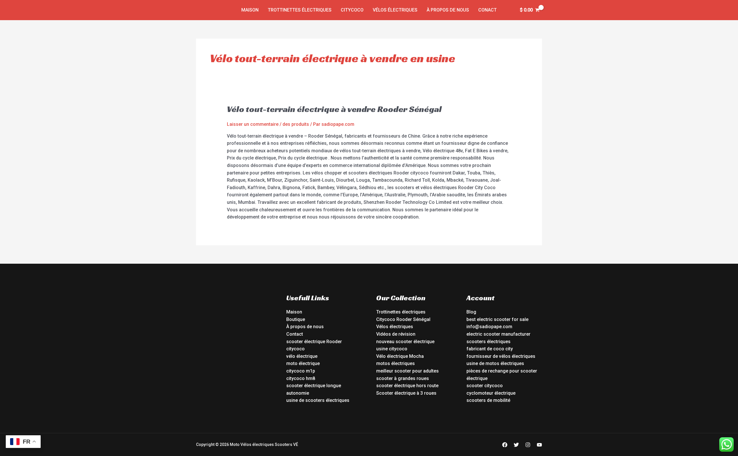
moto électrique (303, 363)
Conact (487, 10)
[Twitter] (516, 444)
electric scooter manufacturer (498, 334)
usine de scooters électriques (317, 400)
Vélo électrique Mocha (400, 356)
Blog (471, 312)
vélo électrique (301, 356)
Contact (294, 334)
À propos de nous (448, 10)
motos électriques (395, 363)
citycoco (295, 349)
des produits (296, 124)
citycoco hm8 (300, 378)
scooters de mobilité (488, 400)
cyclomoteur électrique (490, 393)
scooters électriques (488, 341)
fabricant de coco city (489, 349)
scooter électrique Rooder (314, 341)
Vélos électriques (395, 10)
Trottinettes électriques (300, 10)
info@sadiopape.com (489, 326)
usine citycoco (391, 349)
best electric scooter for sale (497, 319)
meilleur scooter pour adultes (407, 371)
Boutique (295, 319)
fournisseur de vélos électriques (500, 356)
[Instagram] (527, 444)
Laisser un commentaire (252, 124)
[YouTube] (539, 444)
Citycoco (352, 10)
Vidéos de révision (395, 334)
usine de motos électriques (495, 363)
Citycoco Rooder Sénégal (403, 319)
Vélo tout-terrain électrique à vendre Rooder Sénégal (334, 109)
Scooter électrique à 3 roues (406, 393)
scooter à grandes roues (402, 378)
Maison (250, 10)
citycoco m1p (300, 371)
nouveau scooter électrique (405, 341)
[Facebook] (504, 444)
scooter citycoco (484, 385)
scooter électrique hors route (407, 385)
